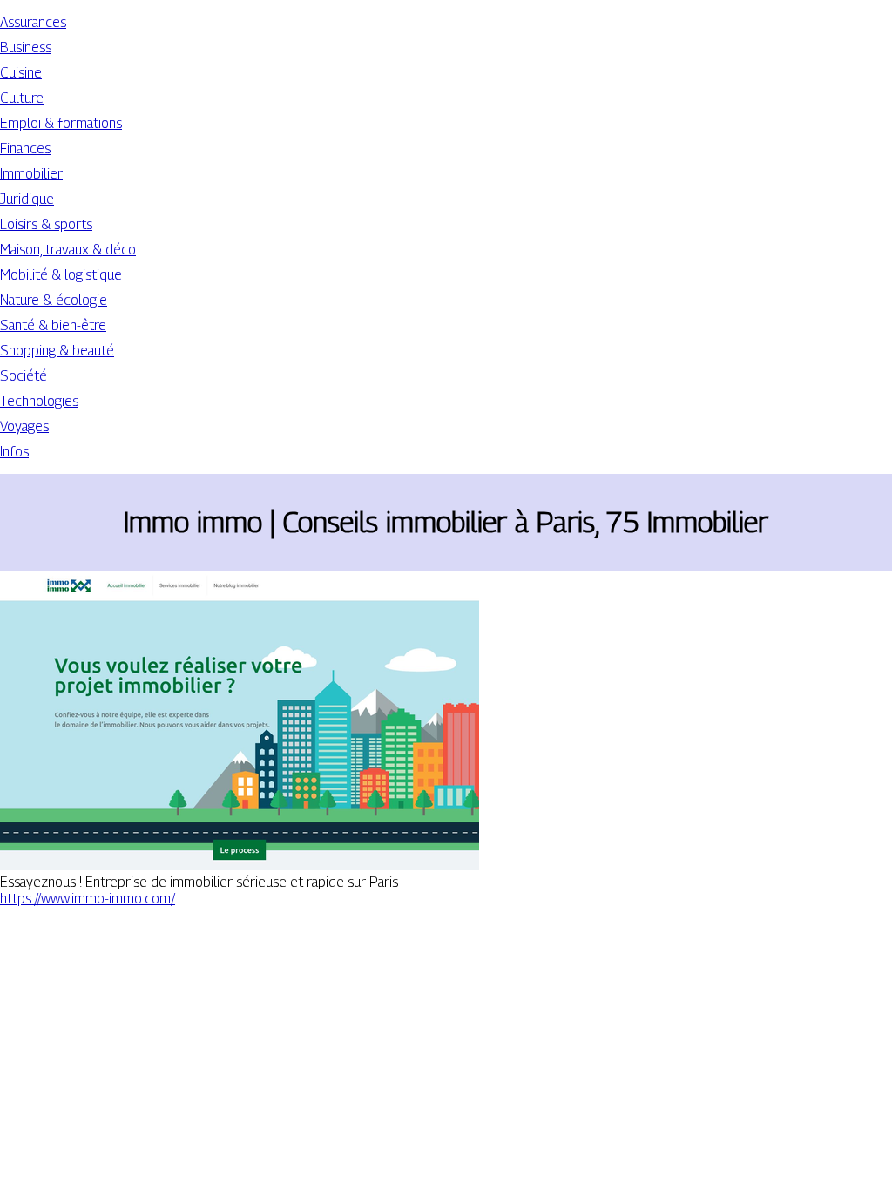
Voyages (24, 426)
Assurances (33, 22)
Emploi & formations (61, 123)
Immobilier (31, 174)
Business (25, 47)
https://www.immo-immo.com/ (87, 898)
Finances (25, 148)
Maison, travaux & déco (68, 249)
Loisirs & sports (46, 224)
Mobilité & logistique (61, 275)
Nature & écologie (53, 300)
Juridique (27, 199)
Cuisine (21, 72)
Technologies (39, 401)
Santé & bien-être (53, 325)
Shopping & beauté (57, 350)
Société (23, 376)
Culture (22, 98)
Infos (14, 451)
